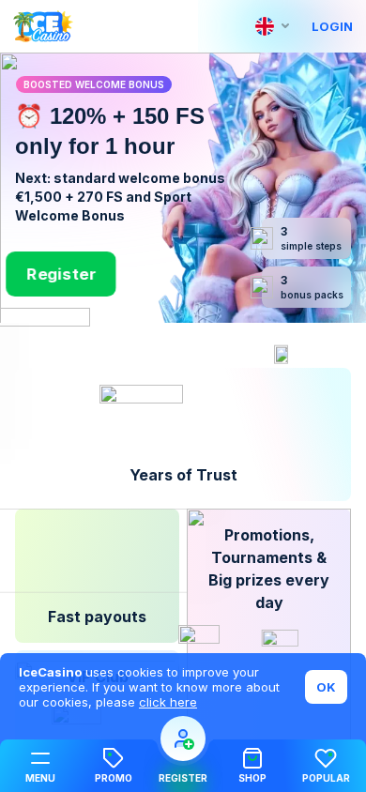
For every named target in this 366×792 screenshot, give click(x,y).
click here (168, 701)
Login (332, 26)
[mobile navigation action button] (183, 738)
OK (326, 686)
